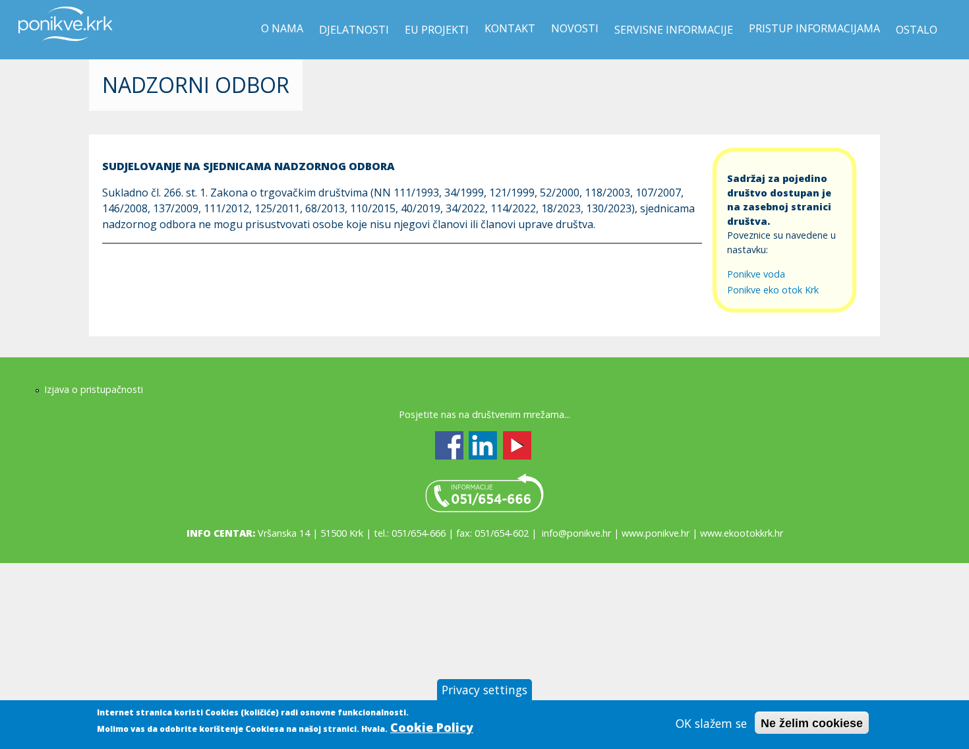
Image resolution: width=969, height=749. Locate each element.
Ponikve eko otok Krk (773, 290)
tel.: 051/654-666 (484, 493)
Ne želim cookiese (812, 723)
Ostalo (916, 29)
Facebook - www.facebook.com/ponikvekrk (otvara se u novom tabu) (449, 445)
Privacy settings (484, 690)
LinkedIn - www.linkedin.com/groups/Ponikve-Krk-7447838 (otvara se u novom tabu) (483, 445)
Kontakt (509, 28)
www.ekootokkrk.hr (741, 533)
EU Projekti (437, 29)
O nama (282, 28)
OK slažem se (711, 723)
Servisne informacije (673, 29)
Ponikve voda (756, 274)
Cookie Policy (431, 727)
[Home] (66, 49)
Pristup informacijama (814, 28)
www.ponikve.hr (656, 533)
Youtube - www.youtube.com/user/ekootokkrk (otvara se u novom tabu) (517, 445)
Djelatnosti (354, 29)
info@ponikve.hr (576, 533)
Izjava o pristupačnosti (93, 389)
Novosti (575, 28)
